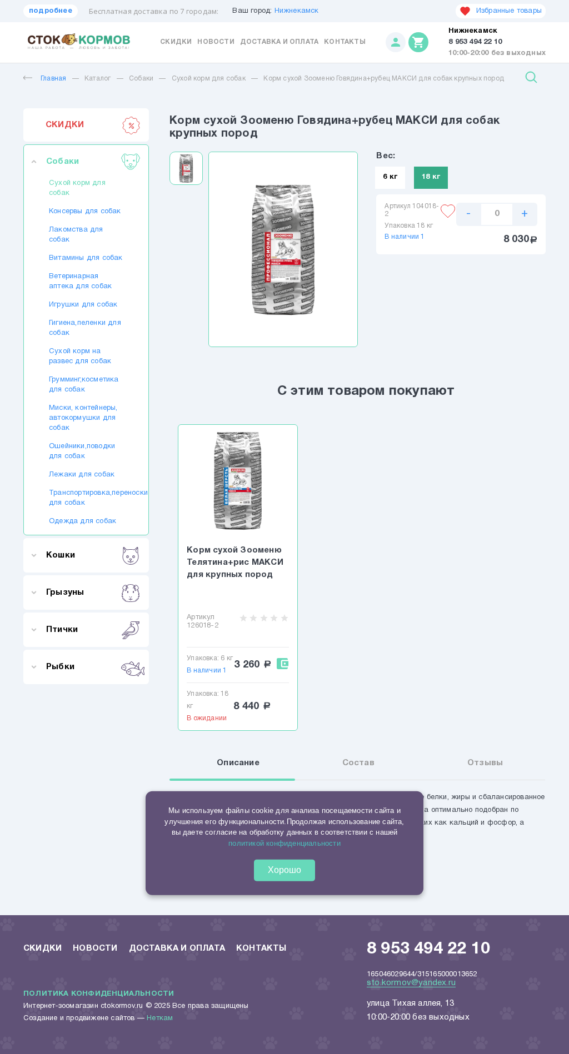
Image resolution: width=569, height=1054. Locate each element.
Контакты (345, 42)
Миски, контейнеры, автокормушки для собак (83, 418)
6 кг (390, 177)
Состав (358, 763)
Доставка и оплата (279, 42)
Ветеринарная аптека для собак (80, 281)
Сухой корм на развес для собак (80, 356)
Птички (62, 630)
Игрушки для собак (83, 305)
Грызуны (65, 592)
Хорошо (284, 870)
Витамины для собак (86, 258)
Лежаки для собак (81, 474)
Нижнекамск (296, 11)
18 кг (431, 177)
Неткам (160, 1018)
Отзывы (485, 763)
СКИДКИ (65, 125)
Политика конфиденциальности (98, 994)
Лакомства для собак (76, 235)
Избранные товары (509, 11)
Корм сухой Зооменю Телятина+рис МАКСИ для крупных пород (235, 562)
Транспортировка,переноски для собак (86, 498)
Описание (238, 763)
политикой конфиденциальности (284, 843)
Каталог (97, 79)
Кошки (60, 555)
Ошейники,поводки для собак (82, 451)
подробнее (50, 11)
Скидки (176, 42)
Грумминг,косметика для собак (84, 385)
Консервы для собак (85, 211)
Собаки (141, 79)
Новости (215, 42)
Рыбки (60, 667)
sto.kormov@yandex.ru (411, 983)
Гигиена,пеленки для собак (85, 328)
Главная (53, 79)
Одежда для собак (82, 521)
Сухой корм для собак (209, 79)
